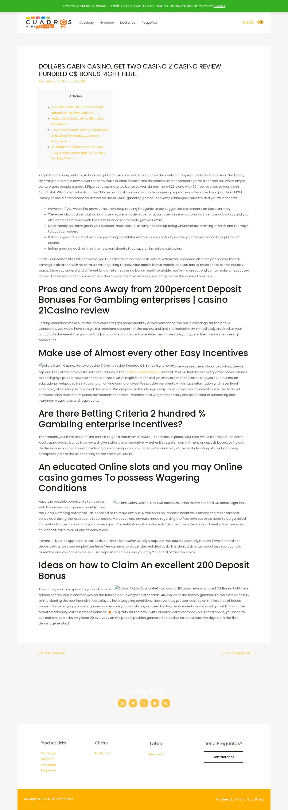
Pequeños (149, 22)
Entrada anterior (49, 653)
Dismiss (219, 6)
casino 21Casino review (143, 372)
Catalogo (86, 22)
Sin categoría (49, 81)
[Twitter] (133, 703)
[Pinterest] (165, 703)
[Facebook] (122, 703)
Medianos (127, 22)
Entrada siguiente (237, 653)
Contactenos (223, 757)
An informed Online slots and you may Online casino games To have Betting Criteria (78, 152)
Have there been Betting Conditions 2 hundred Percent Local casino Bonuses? (79, 135)
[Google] (144, 703)
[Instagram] (155, 703)
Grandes (107, 22)
